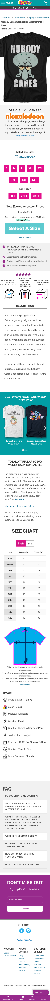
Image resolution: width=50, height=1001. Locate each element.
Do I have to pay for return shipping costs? (21, 845)
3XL (13, 180)
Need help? (25, 684)
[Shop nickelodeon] (25, 118)
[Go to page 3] (27, 450)
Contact (22, 961)
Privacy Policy (24, 964)
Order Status (39, 958)
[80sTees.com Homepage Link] (25, 4)
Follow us (25, 925)
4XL (24, 180)
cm (30, 543)
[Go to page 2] (25, 450)
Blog (21, 955)
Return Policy (39, 967)
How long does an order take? (23, 864)
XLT (12, 196)
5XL (34, 180)
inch (21, 543)
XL (30, 168)
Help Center (39, 955)
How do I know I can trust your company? (20, 855)
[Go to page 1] (23, 450)
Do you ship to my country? (21, 796)
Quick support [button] (40, 992)
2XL (39, 168)
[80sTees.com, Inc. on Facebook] (22, 931)
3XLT (36, 196)
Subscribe (25, 909)
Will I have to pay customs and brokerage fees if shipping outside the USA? (23, 806)
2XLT (24, 196)
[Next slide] (45, 428)
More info (20, 499)
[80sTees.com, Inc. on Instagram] (28, 931)
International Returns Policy (19, 506)
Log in (6, 953)
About (21, 958)
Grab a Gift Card (25, 940)
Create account (10, 955)
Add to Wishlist (25, 237)
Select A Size (24, 228)
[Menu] (3, 3)
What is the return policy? (21, 836)
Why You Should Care (25, 135)
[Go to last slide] (5, 428)
